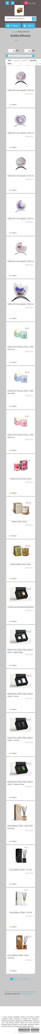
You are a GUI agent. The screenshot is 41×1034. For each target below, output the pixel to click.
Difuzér (17, 40)
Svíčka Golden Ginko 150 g (21, 564)
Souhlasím (35, 1030)
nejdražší (24, 60)
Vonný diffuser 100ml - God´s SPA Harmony (20, 827)
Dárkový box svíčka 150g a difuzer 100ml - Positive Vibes (20, 783)
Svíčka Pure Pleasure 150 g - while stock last (20, 348)
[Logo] (19, 10)
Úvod (14, 32)
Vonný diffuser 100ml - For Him (20, 870)
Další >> (27, 979)
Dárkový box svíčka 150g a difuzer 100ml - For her (20, 695)
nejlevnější (16, 60)
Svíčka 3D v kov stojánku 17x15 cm (20, 90)
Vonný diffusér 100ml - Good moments (17, 956)
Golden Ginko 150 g (19, 521)
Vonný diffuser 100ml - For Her (20, 912)
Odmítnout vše (24, 1030)
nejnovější (33, 60)
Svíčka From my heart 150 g (20, 479)
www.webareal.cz (28, 994)
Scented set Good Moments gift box (20, 607)
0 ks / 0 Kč (32, 3)
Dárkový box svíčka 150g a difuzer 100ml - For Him (20, 739)
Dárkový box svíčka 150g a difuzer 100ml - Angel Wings (20, 651)
